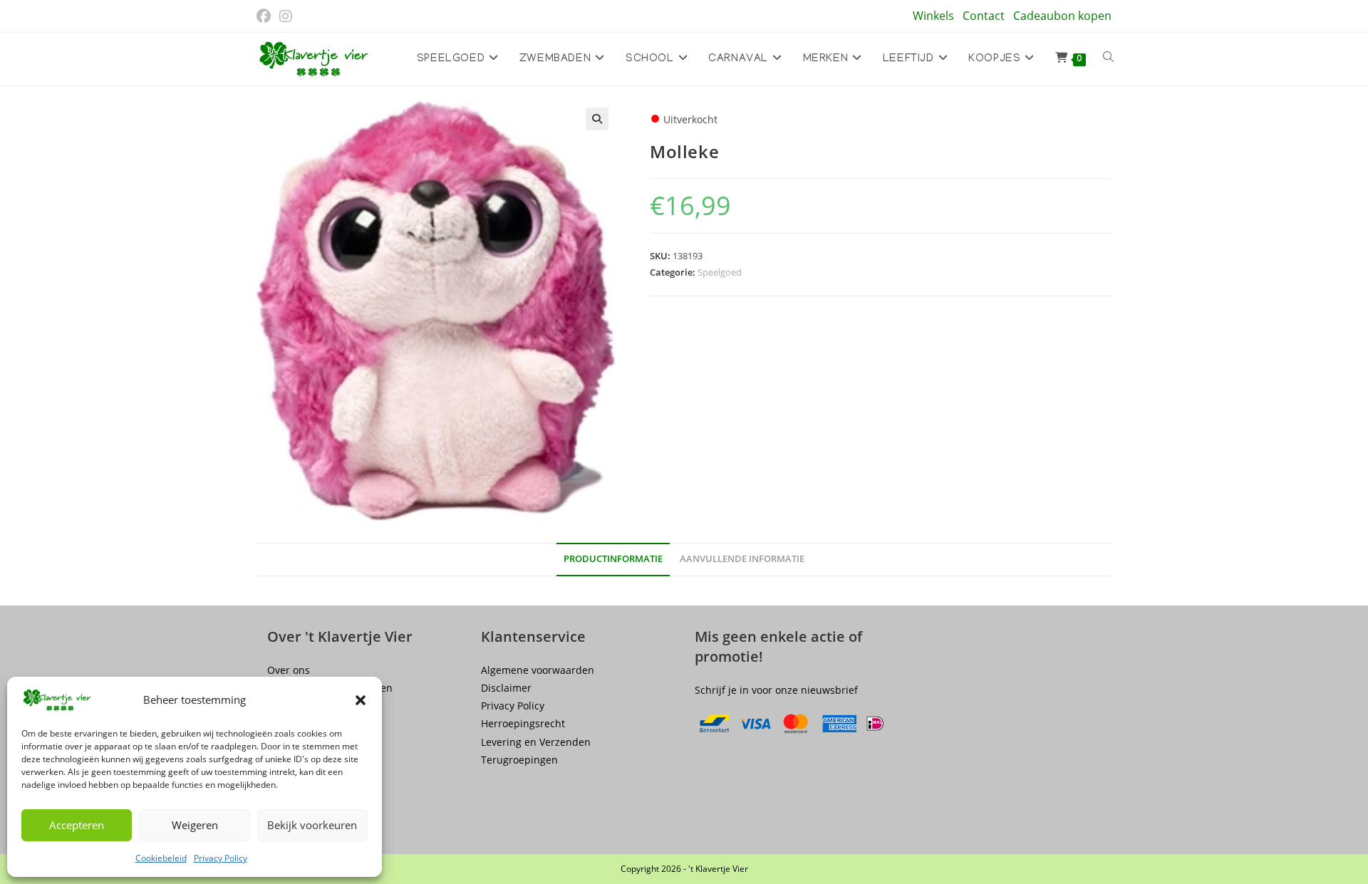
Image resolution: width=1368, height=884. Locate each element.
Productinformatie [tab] (613, 559)
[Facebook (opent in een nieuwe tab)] (265, 16)
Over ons (288, 670)
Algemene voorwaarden (537, 670)
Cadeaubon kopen (1062, 16)
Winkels (933, 16)
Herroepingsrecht (523, 723)
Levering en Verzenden (536, 742)
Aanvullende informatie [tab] (742, 559)
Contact (984, 16)
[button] (360, 700)
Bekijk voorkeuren (312, 825)
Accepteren (76, 825)
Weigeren (195, 825)
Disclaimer (506, 688)
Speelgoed (720, 272)
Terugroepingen (519, 759)
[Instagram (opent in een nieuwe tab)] (285, 16)
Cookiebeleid (161, 858)
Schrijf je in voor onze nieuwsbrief (776, 690)
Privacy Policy (220, 858)
